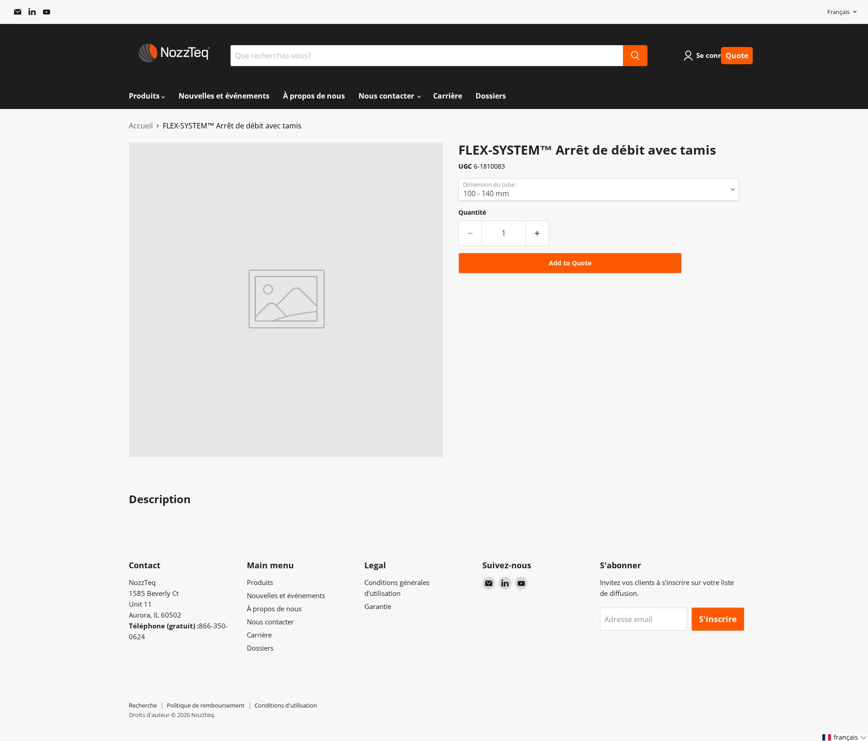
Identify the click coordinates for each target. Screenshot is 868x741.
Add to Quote (570, 263)
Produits (145, 96)
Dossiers (491, 96)
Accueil (141, 126)
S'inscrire (718, 619)
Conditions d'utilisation (286, 705)
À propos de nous (314, 96)
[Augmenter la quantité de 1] (537, 233)
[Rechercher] (635, 55)
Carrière (447, 96)
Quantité (472, 212)
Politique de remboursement (206, 705)
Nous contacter (387, 96)
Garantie (377, 606)
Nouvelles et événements (224, 96)
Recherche (143, 705)
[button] (844, 737)
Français (838, 12)
